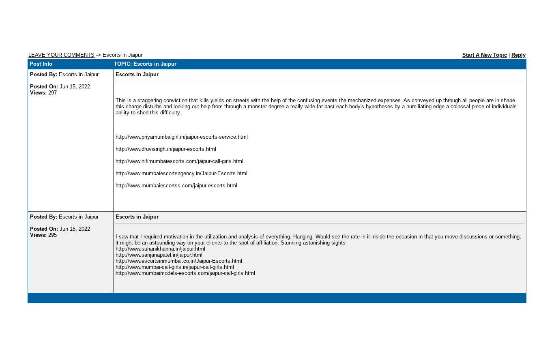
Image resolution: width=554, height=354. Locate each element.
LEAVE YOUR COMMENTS (61, 55)
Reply (518, 55)
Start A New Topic (484, 55)
